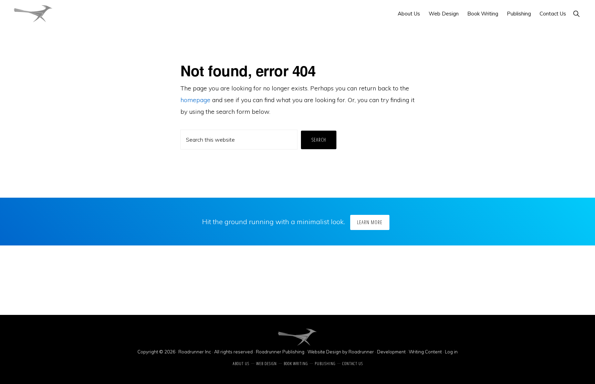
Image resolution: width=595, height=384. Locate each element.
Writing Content (425, 351)
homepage (195, 100)
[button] (576, 13)
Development (392, 351)
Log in (451, 351)
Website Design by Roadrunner (340, 351)
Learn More (370, 222)
